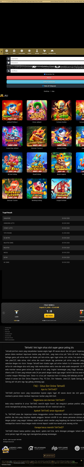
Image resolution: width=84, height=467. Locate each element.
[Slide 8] (52, 320)
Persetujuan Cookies (19, 462)
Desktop (46, 91)
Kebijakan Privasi (6, 464)
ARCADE (37, 53)
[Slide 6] (49, 320)
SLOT (14, 53)
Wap (53, 91)
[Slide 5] (48, 320)
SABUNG (44, 53)
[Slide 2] (44, 320)
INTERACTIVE (52, 53)
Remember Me (50, 74)
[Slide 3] (45, 320)
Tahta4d (8, 351)
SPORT (29, 53)
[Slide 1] (42, 320)
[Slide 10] (55, 320)
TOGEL (6, 53)
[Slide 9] (54, 320)
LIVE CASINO (22, 53)
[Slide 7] (51, 320)
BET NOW (49, 315)
